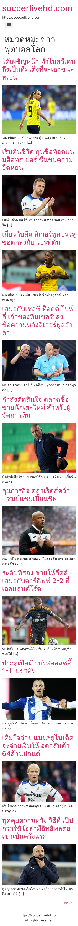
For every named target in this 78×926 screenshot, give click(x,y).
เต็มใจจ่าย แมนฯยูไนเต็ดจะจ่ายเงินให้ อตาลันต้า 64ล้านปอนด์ (38, 746)
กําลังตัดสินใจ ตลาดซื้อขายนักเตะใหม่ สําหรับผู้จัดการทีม (36, 407)
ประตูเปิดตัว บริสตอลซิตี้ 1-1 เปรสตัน (37, 667)
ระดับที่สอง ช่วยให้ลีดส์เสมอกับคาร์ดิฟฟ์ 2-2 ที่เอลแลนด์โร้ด (35, 581)
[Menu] (9, 25)
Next (70, 903)
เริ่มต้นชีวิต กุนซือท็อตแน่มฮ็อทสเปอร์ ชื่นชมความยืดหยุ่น (38, 159)
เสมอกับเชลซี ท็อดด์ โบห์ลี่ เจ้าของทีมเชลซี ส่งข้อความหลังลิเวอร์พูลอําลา (37, 321)
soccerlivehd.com (37, 8)
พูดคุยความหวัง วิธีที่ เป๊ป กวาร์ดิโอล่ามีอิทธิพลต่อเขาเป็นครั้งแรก (37, 828)
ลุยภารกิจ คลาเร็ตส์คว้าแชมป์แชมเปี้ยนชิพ (36, 494)
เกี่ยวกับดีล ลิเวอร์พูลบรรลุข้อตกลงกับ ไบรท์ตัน (39, 238)
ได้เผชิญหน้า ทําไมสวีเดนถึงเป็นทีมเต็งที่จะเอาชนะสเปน (39, 69)
